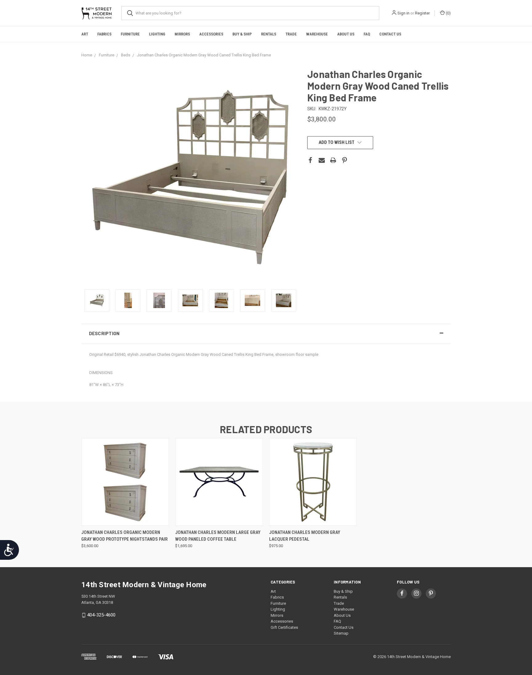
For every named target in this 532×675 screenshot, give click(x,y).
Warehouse (317, 34)
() (448, 13)
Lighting (157, 34)
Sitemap (341, 633)
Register (422, 13)
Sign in (403, 13)
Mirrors (182, 34)
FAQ (367, 34)
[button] (266, 333)
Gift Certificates (284, 627)
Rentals (268, 34)
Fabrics (104, 34)
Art (84, 34)
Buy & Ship (242, 34)
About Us (345, 34)
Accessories (211, 34)
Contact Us (390, 34)
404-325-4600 (101, 615)
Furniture (130, 34)
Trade (291, 34)
